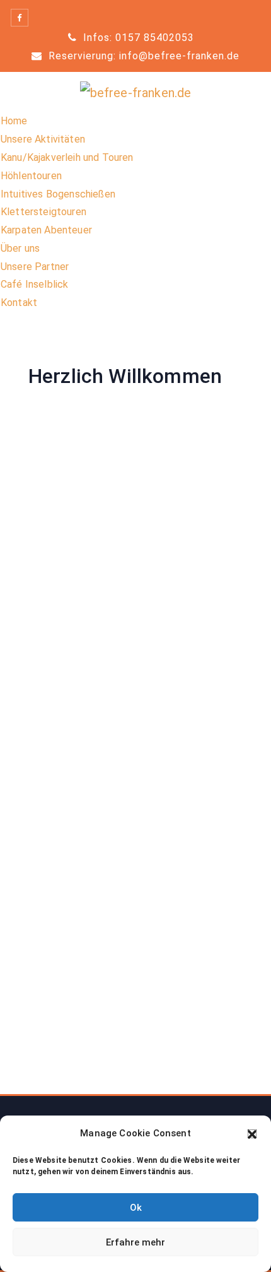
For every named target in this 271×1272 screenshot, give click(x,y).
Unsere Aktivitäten (43, 139)
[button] (252, 1134)
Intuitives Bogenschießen (58, 194)
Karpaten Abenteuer (46, 230)
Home (14, 121)
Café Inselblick (34, 284)
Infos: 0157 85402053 (137, 38)
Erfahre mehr (135, 1242)
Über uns (20, 248)
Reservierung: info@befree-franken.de (142, 56)
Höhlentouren (31, 176)
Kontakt (19, 303)
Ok (136, 1207)
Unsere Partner (35, 267)
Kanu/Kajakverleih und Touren (67, 157)
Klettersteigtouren (43, 212)
